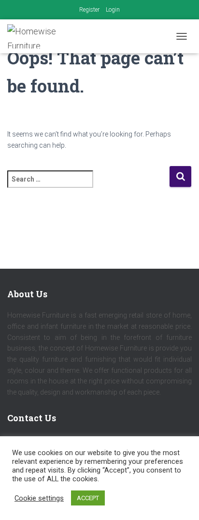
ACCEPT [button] (88, 498)
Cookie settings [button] (39, 498)
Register (89, 9)
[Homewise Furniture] (41, 36)
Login (113, 9)
